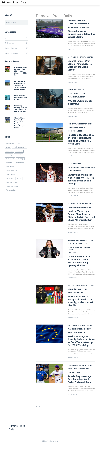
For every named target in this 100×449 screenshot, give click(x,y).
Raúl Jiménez (72, 289)
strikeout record (74, 372)
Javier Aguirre (87, 326)
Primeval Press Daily (13, 3)
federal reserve (10, 174)
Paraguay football (87, 286)
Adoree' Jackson (11, 190)
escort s (90, 57)
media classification (12, 171)
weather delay (73, 27)
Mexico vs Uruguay (75, 326)
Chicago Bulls (89, 167)
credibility (19, 155)
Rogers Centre (83, 369)
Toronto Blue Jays (85, 365)
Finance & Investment (16, 53)
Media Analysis (16, 43)
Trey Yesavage (73, 365)
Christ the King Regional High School (79, 248)
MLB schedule (84, 27)
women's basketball (75, 240)
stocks (19, 178)
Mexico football (74, 286)
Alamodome (82, 289)
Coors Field (85, 24)
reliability (20, 159)
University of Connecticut (78, 244)
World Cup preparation (76, 333)
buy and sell (9, 178)
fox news (9, 163)
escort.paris (81, 57)
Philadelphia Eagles (12, 186)
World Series (72, 369)
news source (10, 159)
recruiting (72, 253)
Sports (16, 38)
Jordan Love (72, 128)
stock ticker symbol (19, 147)
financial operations (12, 182)
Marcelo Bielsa (73, 329)
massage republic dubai (76, 97)
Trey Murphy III (76, 164)
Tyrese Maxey (88, 207)
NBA (69, 164)
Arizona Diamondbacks (76, 20)
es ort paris (72, 57)
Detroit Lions (86, 124)
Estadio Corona (85, 329)
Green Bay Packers (74, 124)
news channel (10, 167)
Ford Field (81, 128)
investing (19, 151)
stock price (9, 151)
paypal (8, 147)
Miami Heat (75, 204)
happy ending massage (76, 90)
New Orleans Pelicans (76, 167)
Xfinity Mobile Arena (75, 207)
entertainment (20, 163)
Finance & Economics (16, 48)
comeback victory (74, 171)
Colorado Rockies (74, 24)
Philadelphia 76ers (86, 204)
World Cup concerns (75, 293)
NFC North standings (75, 131)
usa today (9, 155)
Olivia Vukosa (88, 240)
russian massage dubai (76, 93)
